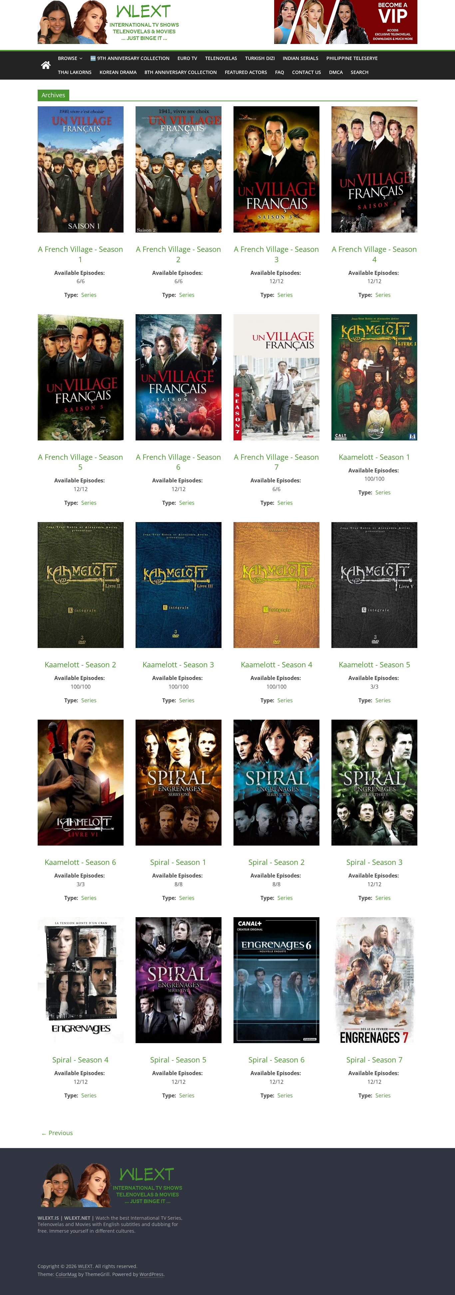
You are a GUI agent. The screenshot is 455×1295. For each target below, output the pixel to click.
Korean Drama (118, 72)
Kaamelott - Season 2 (80, 664)
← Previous (57, 1133)
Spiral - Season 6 (276, 1059)
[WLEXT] (46, 65)
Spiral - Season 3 (374, 862)
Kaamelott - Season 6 (80, 862)
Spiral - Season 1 (178, 862)
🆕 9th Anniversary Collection (130, 58)
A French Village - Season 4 (374, 254)
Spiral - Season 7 (374, 1059)
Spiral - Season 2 (276, 862)
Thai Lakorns (75, 72)
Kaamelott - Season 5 (374, 664)
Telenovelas (221, 58)
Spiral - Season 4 (80, 1059)
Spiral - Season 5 (178, 1059)
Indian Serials (300, 58)
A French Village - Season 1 (80, 254)
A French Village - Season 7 (276, 462)
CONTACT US (306, 72)
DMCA (336, 72)
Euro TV (187, 58)
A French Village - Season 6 (178, 462)
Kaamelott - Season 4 (276, 664)
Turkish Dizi (260, 58)
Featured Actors (246, 72)
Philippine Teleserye (352, 58)
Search (360, 72)
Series (89, 295)
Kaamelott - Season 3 (178, 664)
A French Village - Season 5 (80, 462)
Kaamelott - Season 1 (374, 457)
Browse (67, 58)
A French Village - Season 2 (178, 254)
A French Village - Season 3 (276, 254)
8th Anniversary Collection (181, 72)
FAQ (279, 72)
